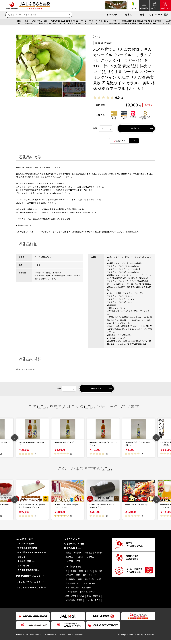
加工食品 (69, 575)
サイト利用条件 (49, 635)
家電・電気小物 (72, 588)
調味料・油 (89, 579)
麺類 (80, 579)
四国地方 (90, 557)
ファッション (71, 592)
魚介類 (73, 571)
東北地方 (78, 553)
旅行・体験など (93, 596)
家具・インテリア (87, 592)
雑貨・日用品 (89, 583)
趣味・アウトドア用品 (74, 596)
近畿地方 (69, 557)
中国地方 (79, 557)
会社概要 (78, 635)
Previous (14, 437)
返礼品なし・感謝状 (73, 600)
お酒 (26, 21)
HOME (18, 21)
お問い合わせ (23, 566)
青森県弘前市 (29, 23)
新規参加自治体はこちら (28, 576)
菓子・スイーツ (89, 575)
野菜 (78, 575)
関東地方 (88, 553)
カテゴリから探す (73, 566)
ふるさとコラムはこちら (28, 581)
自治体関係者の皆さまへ (28, 570)
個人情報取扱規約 (32, 635)
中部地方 (99, 553)
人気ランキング (72, 539)
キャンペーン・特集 (158, 14)
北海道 (68, 553)
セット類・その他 (92, 600)
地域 (142, 14)
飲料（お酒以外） (72, 583)
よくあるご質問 (24, 561)
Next (156, 437)
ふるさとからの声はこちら (29, 587)
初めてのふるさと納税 (27, 548)
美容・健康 (86, 588)
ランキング (111, 14)
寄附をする (136, 128)
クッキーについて (65, 635)
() (122, 98)
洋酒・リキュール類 (39, 21)
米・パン (99, 571)
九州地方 (69, 561)
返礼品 (128, 14)
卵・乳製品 (70, 579)
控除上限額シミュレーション (30, 552)
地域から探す (71, 548)
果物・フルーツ (85, 571)
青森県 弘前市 (103, 43)
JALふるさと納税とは (27, 544)
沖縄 (78, 561)
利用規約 (19, 635)
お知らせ (21, 557)
